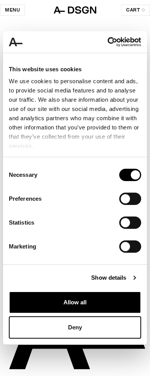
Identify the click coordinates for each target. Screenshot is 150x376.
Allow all (75, 302)
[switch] (130, 199)
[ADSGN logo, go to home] (75, 10)
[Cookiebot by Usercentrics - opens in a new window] (108, 42)
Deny (75, 327)
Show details (108, 277)
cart (135, 10)
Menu (12, 10)
